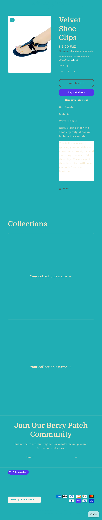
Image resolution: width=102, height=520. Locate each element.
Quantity (64, 65)
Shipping (63, 51)
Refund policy (70, 510)
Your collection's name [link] (49, 276)
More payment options (76, 100)
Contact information (84, 514)
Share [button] (66, 188)
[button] (6, 5)
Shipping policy (63, 514)
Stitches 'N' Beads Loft (30, 511)
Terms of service (45, 514)
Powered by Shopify (51, 511)
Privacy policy (87, 510)
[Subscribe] (76, 457)
